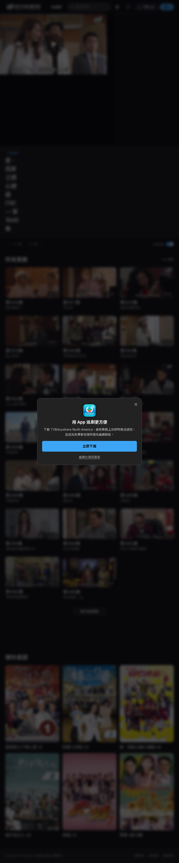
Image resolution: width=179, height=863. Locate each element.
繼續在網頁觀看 (89, 457)
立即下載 (89, 446)
